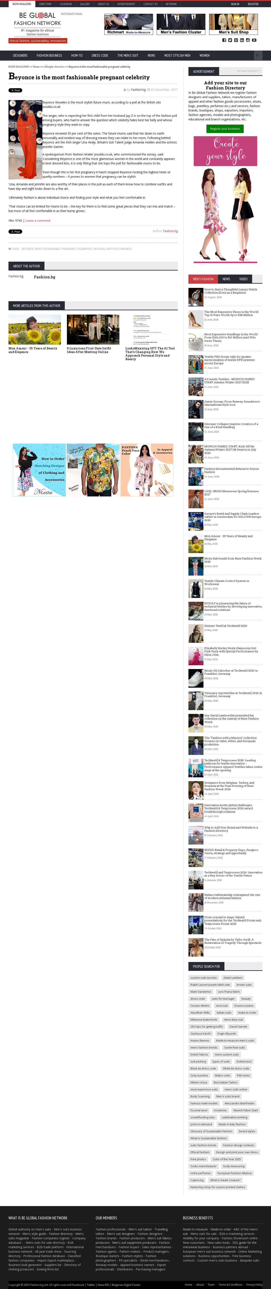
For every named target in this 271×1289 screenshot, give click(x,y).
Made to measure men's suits (235, 1040)
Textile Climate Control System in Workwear (226, 582)
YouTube (254, 40)
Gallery (85, 4)
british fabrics (199, 1054)
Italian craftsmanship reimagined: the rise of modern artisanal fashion (232, 896)
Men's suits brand (227, 1096)
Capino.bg (197, 1180)
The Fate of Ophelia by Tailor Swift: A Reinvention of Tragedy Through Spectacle (232, 941)
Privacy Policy (254, 1284)
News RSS (103, 1285)
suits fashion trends (203, 1145)
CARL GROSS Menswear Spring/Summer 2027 (231, 492)
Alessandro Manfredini (239, 1103)
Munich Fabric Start (246, 1110)
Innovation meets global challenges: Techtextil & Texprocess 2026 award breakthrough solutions (228, 808)
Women (205, 55)
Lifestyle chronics (54, 67)
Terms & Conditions (230, 1284)
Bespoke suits (249, 1260)
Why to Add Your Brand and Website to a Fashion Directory (231, 829)
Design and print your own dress (237, 1152)
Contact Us (151, 4)
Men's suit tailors (140, 1229)
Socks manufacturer (204, 1166)
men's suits (43, 1229)
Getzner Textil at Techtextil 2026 (225, 626)
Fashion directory (61, 1234)
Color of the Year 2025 (227, 1159)
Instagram (248, 40)
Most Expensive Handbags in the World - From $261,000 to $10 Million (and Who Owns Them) (231, 337)
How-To (77, 55)
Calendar (66, 4)
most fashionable (48, 249)
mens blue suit (233, 1019)
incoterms (220, 1110)
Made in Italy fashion (232, 1124)
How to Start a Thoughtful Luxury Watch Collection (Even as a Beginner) (230, 291)
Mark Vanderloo (201, 992)
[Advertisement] (93, 396)
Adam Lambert (233, 978)
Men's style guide (34, 1234)
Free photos (198, 1159)
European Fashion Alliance (235, 1173)
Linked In (242, 40)
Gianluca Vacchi (201, 1033)
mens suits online (236, 1089)
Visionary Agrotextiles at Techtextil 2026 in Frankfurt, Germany (233, 694)
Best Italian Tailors (225, 1082)
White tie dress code (236, 1068)
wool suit (221, 1005)
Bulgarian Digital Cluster (126, 1285)
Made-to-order (221, 1229)
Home (188, 1284)
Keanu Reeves (200, 1040)
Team (211, 1284)
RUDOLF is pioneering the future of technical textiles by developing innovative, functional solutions (233, 606)
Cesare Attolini (200, 1005)
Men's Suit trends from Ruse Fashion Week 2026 (233, 560)
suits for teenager (223, 998)
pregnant (69, 249)
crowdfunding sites (203, 1117)
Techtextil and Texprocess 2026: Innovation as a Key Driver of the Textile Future (233, 874)
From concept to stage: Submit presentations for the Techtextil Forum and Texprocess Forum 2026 (232, 920)
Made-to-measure (195, 1229)
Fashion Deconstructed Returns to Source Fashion (231, 470)
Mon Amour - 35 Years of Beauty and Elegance (32, 350)
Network (171, 4)
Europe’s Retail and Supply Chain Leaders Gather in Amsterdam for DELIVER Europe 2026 (232, 517)
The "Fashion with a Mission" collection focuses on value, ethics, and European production (230, 741)
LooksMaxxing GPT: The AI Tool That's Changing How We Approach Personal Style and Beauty (150, 353)
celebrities (84, 249)
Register (253, 4)
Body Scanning (200, 1096)
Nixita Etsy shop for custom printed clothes (218, 1187)
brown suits (244, 985)
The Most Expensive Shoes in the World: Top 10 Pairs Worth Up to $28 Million (231, 313)
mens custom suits (227, 1054)
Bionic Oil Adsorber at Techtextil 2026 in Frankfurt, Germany (231, 672)
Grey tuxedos (199, 1075)
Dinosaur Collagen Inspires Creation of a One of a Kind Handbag (231, 425)
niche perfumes (201, 1173)
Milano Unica (199, 1082)
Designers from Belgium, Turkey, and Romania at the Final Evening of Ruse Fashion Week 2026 (229, 786)
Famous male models (204, 1103)
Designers (20, 55)
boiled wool (244, 1061)
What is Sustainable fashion (209, 1138)
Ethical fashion (200, 1152)
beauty (246, 998)
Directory (45, 4)
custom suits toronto (204, 978)
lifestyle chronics (119, 249)
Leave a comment (37, 220)
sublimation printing (234, 1117)
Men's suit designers (121, 1234)
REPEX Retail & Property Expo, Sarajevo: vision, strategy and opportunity (231, 851)
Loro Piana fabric (229, 992)
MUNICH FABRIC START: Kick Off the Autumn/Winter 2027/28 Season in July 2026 (230, 449)
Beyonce (28, 249)
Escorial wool (199, 1110)
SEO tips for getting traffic (207, 1026)
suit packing (198, 1061)
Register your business (225, 129)
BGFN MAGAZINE (18, 67)
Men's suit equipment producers (134, 1243)
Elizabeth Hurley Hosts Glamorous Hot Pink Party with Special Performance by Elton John (231, 651)
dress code (198, 998)
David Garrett (238, 1026)
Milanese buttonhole (204, 1019)
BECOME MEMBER (247, 71)
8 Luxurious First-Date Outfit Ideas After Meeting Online (89, 350)
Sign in (235, 4)
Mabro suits (222, 1075)
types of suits (221, 1061)
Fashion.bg (138, 90)
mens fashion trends (204, 1047)
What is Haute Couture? (225, 1180)
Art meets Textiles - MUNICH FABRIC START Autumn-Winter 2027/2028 (229, 380)
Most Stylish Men (177, 55)
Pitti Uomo (243, 1075)
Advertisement (126, 4)
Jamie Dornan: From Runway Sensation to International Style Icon (232, 403)
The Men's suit (128, 55)
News (151, 55)
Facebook (224, 40)
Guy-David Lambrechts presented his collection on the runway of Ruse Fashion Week (231, 718)
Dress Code (100, 55)
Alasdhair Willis (200, 1012)
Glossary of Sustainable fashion (211, 1131)
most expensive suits (204, 1089)
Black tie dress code (203, 1068)
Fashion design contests (238, 1145)
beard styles (247, 1131)
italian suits (224, 1012)
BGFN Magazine (22, 4)
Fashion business (49, 55)
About (200, 1284)
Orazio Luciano (243, 1005)
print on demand (201, 1124)
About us (103, 4)
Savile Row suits (234, 1047)
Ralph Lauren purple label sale (210, 985)
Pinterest (236, 40)
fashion (99, 249)
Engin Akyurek (227, 1033)
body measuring (233, 1166)
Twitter (230, 40)
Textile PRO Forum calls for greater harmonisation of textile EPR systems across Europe (229, 360)
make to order (247, 1012)
